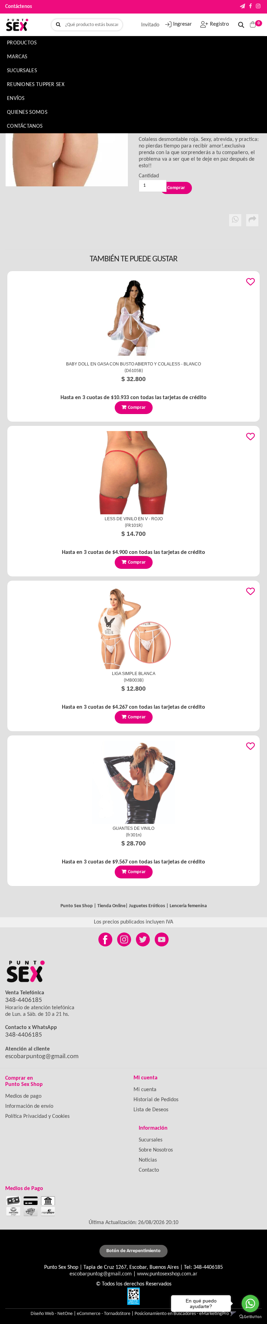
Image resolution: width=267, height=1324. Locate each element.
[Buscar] (58, 25)
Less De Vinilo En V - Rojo (134, 518)
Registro (219, 24)
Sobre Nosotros (156, 1150)
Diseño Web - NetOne (52, 1314)
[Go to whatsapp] (250, 1303)
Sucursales (22, 71)
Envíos (16, 98)
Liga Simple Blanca (133, 673)
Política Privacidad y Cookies (37, 1116)
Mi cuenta (145, 1090)
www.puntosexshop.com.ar (167, 1274)
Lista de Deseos (151, 1110)
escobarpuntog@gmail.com (42, 1056)
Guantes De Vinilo (133, 828)
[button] (242, 7)
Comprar (137, 407)
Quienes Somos (27, 112)
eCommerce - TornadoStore (103, 1314)
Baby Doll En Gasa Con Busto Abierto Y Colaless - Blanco (133, 364)
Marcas (17, 57)
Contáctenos (18, 6)
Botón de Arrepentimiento (133, 1251)
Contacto (149, 1170)
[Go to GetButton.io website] (250, 1317)
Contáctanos (24, 126)
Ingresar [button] (182, 24)
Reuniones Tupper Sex (35, 84)
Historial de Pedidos (156, 1100)
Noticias (148, 1160)
